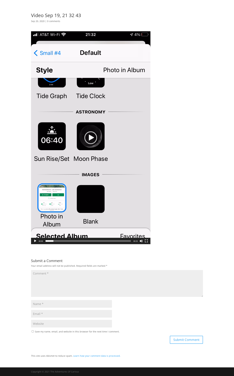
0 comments (53, 21)
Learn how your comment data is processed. (97, 355)
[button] (90, 137)
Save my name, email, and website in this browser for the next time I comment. (77, 331)
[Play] (35, 241)
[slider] (88, 241)
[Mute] (141, 241)
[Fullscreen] (146, 241)
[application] (90, 137)
